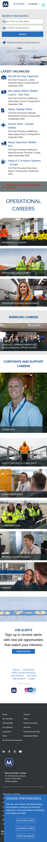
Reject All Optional (25, 836)
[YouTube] (20, 752)
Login (31, 679)
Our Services (8, 719)
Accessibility (19, 4)
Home (5, 714)
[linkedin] (4, 752)
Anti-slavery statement (11, 794)
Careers (27, 714)
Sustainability (8, 723)
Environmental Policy (32, 732)
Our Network (8, 727)
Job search (18, 679)
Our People (17, 676)
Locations (28, 670)
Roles (16, 670)
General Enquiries (31, 723)
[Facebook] (9, 752)
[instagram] (15, 752)
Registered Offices (31, 736)
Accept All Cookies (25, 820)
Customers (7, 732)
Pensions (27, 727)
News (5, 736)
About (26, 719)
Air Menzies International (12, 740)
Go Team (31, 676)
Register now (23, 651)
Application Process (23, 673)
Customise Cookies (25, 828)
